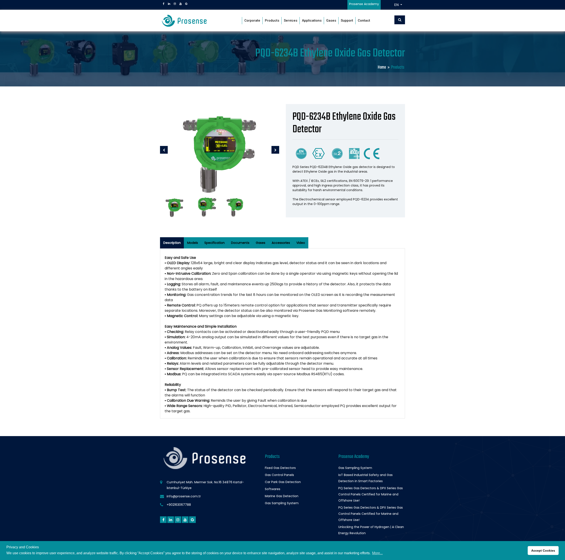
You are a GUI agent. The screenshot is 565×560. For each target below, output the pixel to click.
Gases (331, 20)
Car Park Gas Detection (283, 482)
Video (300, 243)
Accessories (281, 243)
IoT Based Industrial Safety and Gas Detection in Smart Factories (365, 478)
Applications (312, 20)
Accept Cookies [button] (543, 550)
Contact (364, 20)
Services (290, 20)
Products (272, 20)
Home (382, 67)
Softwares (272, 489)
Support (347, 20)
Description (172, 243)
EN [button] (396, 4)
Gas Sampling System (282, 503)
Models (192, 243)
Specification (214, 243)
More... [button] (377, 553)
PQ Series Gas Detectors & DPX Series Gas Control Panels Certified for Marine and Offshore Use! (370, 494)
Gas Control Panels (279, 475)
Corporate (252, 20)
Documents (240, 243)
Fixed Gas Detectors (280, 468)
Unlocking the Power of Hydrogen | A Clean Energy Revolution (371, 530)
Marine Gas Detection (281, 496)
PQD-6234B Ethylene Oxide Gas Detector (344, 123)
